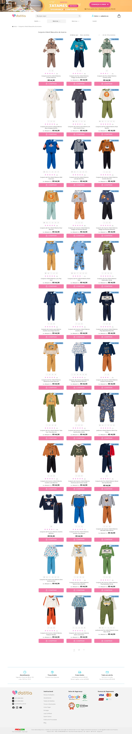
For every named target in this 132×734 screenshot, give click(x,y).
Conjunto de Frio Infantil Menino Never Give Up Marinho (106, 481)
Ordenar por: (74, 35)
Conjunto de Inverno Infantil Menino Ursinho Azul (79, 330)
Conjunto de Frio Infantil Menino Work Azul (79, 279)
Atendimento (47, 698)
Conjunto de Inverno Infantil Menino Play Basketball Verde (107, 583)
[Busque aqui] (80, 16)
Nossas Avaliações (49, 695)
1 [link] (74, 650)
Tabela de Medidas (49, 701)
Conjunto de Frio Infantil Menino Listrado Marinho (79, 178)
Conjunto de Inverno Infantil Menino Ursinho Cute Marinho (107, 380)
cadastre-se (104, 16)
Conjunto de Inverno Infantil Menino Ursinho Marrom (107, 178)
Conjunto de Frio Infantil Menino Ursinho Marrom (51, 76)
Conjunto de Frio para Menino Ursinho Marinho (51, 532)
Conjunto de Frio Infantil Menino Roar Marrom (51, 228)
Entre (96, 16)
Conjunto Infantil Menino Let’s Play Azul (51, 279)
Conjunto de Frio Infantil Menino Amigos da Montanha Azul (79, 76)
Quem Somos (47, 716)
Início (15, 26)
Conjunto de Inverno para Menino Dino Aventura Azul (51, 580)
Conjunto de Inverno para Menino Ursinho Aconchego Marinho (51, 330)
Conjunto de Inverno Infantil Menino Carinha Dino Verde (79, 431)
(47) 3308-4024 (19, 698)
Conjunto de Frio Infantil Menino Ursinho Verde (106, 76)
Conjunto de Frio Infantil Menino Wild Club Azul (51, 178)
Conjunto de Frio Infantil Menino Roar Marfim (107, 127)
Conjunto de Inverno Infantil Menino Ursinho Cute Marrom (51, 481)
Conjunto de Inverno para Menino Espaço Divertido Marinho (79, 380)
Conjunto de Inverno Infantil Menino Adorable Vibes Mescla (107, 529)
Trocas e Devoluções (49, 704)
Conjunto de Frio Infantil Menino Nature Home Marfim (79, 583)
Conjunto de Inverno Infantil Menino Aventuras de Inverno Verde (79, 481)
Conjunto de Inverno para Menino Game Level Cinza (79, 633)
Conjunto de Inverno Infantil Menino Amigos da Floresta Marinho (107, 228)
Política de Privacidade (50, 719)
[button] (37, 21)
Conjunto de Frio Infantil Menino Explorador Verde (106, 279)
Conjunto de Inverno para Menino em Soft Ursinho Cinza (79, 127)
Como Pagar (47, 707)
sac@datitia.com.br (20, 704)
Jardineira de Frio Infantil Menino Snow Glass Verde (106, 631)
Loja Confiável (48, 713)
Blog (45, 723)
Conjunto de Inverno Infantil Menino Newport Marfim (51, 633)
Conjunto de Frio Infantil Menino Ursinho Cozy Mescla (79, 532)
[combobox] (58, 16)
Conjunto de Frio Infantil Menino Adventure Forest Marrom (51, 380)
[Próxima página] (84, 650)
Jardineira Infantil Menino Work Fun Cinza (106, 431)
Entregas (46, 710)
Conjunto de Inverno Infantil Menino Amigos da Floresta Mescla (79, 228)
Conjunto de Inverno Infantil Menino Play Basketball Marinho (107, 330)
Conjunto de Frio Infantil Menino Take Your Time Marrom (51, 431)
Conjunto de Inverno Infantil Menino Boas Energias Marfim (51, 127)
